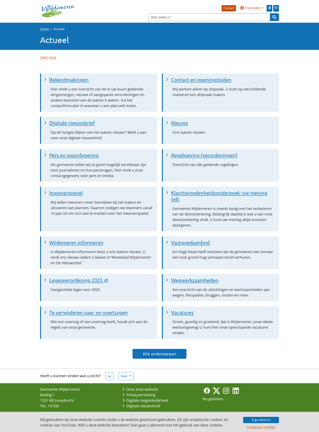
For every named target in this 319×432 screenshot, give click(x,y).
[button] (252, 8)
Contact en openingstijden (201, 80)
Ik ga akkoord (261, 420)
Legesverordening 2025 (76, 280)
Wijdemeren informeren (76, 242)
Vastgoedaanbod (190, 242)
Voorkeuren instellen (261, 427)
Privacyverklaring (140, 394)
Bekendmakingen (69, 80)
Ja (109, 376)
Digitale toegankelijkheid (147, 400)
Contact (228, 8)
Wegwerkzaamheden (194, 280)
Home (44, 29)
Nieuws (179, 123)
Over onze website (142, 389)
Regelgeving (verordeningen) (204, 155)
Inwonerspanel (66, 193)
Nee (124, 376)
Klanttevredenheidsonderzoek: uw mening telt (219, 196)
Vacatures (182, 312)
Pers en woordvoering (74, 155)
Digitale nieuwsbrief (72, 123)
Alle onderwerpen (159, 354)
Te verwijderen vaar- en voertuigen (88, 312)
